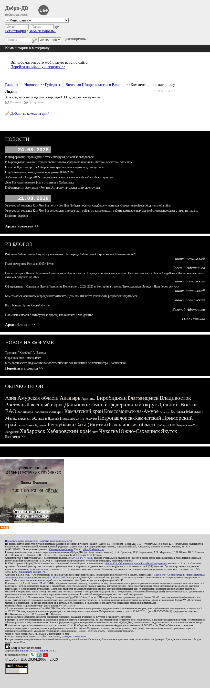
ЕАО (10, 411)
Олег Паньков (193, 319)
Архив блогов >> (20, 325)
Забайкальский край (49, 412)
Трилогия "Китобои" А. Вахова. (25, 352)
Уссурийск (12, 432)
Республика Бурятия (32, 425)
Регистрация (15, 31)
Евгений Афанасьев (188, 268)
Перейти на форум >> (24, 368)
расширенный (77, 39)
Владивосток (175, 398)
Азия (10, 398)
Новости (31, 85)
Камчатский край (83, 411)
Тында (180, 425)
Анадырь (70, 398)
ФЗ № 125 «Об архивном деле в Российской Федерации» (136, 563)
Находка (53, 418)
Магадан (194, 411)
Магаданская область (26, 418)
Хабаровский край (68, 431)
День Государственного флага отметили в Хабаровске (39, 182)
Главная (11, 85)
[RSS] (4, 528)
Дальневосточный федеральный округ (110, 404)
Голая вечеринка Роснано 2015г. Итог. (29, 264)
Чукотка (108, 431)
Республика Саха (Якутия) (78, 424)
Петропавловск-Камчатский (129, 418)
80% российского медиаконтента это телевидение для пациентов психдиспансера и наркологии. (65, 363)
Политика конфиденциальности (55, 541)
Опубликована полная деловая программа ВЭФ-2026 (39, 172)
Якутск (169, 431)
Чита (95, 432)
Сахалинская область (132, 424)
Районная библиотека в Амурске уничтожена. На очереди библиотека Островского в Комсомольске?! (70, 254)
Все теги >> (15, 436)
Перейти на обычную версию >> (37, 67)
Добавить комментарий (29, 113)
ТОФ (171, 425)
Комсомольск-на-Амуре (131, 411)
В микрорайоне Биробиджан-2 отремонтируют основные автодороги (49, 157)
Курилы (178, 411)
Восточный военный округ (34, 404)
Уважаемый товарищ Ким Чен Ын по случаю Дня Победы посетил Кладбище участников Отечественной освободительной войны (88, 205)
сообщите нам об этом (74, 636)
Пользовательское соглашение (21, 541)
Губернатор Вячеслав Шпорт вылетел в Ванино (84, 85)
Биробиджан (112, 398)
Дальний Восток (178, 404)
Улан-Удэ (191, 425)
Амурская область (38, 398)
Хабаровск (32, 431)
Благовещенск (143, 398)
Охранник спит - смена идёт (23, 358)
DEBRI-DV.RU (48, 650)
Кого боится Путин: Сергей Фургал (27, 305)
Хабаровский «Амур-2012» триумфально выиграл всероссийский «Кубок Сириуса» (59, 177)
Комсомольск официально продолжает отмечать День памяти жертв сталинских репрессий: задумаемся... (72, 296)
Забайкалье (25, 412)
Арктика (88, 398)
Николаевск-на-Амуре (78, 418)
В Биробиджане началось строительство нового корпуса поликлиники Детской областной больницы (68, 162)
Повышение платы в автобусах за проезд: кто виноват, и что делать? (49, 315)
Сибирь (162, 425)
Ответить (15, 102)
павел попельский (190, 258)
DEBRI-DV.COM (29, 650)
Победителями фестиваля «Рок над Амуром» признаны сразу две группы (52, 187)
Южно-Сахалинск (139, 431)
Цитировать (36, 102)
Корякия (165, 412)
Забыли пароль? (42, 31)
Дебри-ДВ (16, 8)
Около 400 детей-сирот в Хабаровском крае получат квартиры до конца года (54, 167)
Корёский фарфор (16, 215)
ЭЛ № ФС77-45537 (82, 557)
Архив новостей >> (22, 226)
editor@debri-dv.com (93, 549)
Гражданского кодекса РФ (31, 571)
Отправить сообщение (61, 549)
